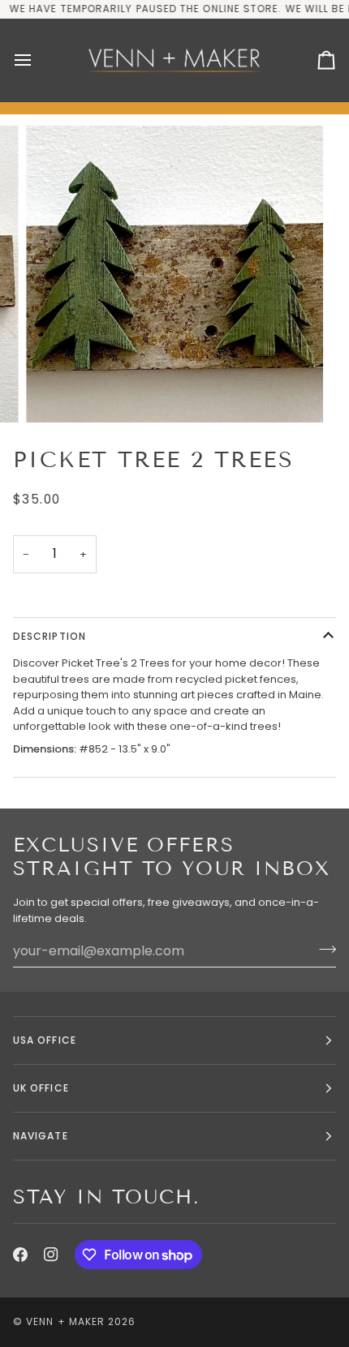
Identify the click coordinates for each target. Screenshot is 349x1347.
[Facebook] (20, 1254)
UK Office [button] (41, 1088)
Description (49, 636)
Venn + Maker (65, 1321)
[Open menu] (37, 60)
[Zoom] (56, 392)
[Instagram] (51, 1254)
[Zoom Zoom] (174, 274)
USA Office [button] (44, 1040)
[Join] (322, 949)
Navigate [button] (40, 1136)
